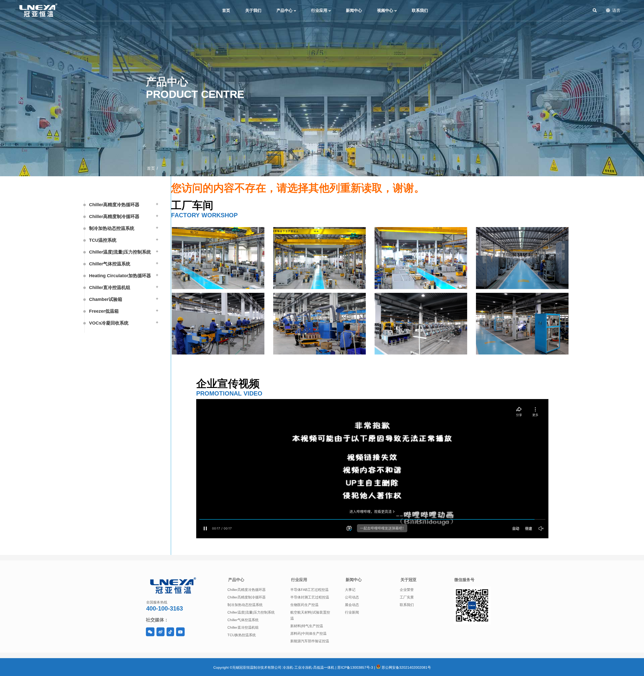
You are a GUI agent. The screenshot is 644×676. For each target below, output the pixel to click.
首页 (151, 168)
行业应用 (299, 580)
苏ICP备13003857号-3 (355, 667)
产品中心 (236, 580)
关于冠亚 (408, 580)
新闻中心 (354, 580)
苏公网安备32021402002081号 (406, 667)
